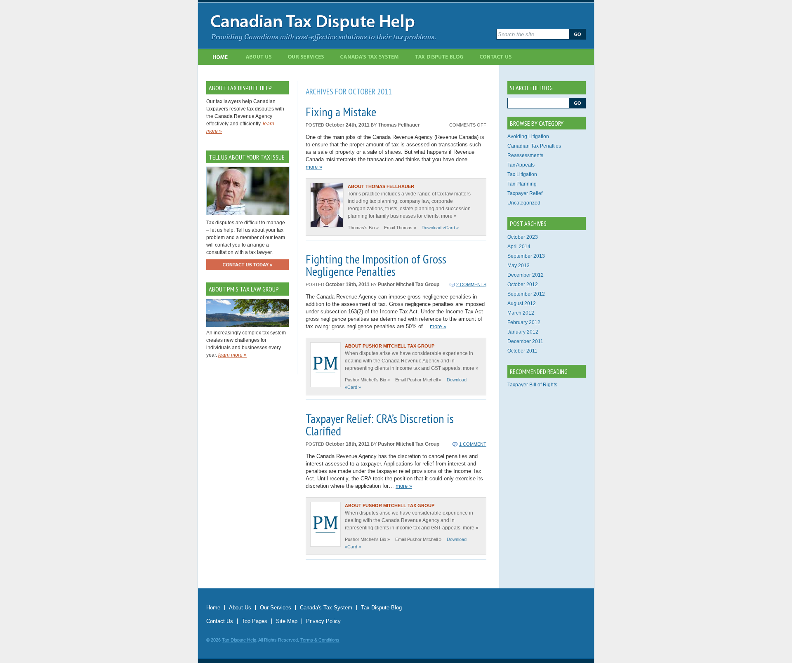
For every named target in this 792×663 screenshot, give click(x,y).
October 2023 (522, 237)
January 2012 (522, 332)
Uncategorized (523, 203)
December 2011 (525, 341)
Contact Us (496, 57)
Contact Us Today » (247, 264)
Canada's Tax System (370, 57)
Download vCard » (440, 227)
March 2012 (520, 313)
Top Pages (254, 621)
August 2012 (521, 303)
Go (577, 34)
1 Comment (472, 444)
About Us (258, 57)
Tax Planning (522, 184)
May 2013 (518, 265)
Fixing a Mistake (341, 111)
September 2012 (526, 294)
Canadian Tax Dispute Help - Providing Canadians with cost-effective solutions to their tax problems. (347, 25)
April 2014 (518, 246)
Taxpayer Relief (524, 193)
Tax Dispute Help (239, 639)
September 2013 (526, 256)
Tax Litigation (522, 174)
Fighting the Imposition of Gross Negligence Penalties (376, 265)
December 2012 (525, 275)
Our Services (306, 57)
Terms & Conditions (319, 639)
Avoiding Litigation (528, 136)
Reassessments (525, 155)
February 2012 (523, 322)
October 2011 (522, 351)
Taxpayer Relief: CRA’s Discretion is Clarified (380, 424)
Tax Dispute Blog (440, 57)
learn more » (232, 355)
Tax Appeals (521, 165)
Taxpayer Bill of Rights (532, 385)
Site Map (286, 621)
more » (314, 167)
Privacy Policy (323, 621)
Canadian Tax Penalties (534, 146)
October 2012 (522, 284)
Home (220, 57)
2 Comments (471, 284)
